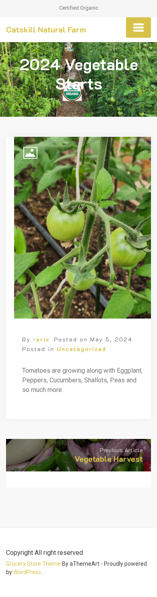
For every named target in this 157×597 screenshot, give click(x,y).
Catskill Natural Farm (46, 29)
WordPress (27, 572)
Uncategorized (81, 349)
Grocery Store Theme (33, 563)
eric (43, 339)
